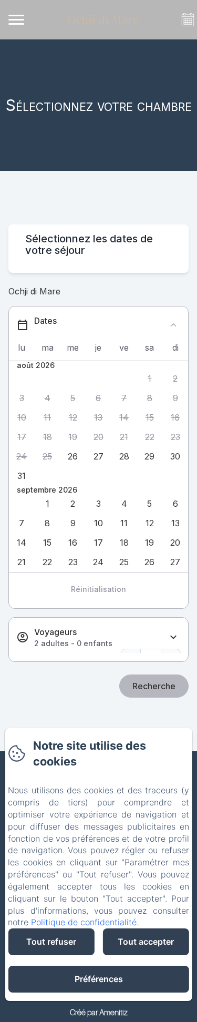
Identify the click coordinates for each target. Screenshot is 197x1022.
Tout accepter (146, 941)
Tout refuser (51, 941)
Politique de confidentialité (84, 922)
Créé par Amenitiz (99, 1012)
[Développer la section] (173, 637)
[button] (150, 379)
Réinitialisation (98, 589)
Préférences (99, 979)
